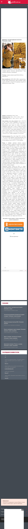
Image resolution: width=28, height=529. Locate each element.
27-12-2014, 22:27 (5, 270)
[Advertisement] (14, 519)
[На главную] (1, 5)
